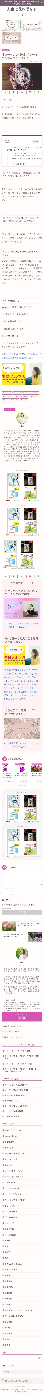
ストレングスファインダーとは (17, 1051)
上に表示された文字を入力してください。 (19, 905)
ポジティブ (9, 1223)
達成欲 (7, 1339)
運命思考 (8, 1333)
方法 (26, 396)
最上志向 (8, 1293)
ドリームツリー (11, 1206)
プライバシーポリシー (20, 1386)
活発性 (7, 1304)
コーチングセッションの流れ (16, 1106)
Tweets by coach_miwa (11, 1026)
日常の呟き (9, 1287)
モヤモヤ (19, 396)
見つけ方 (24, 400)
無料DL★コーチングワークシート (19, 1310)
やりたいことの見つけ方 (15, 1153)
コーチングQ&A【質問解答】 (17, 1090)
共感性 (7, 1240)
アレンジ (8, 1165)
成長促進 (8, 1281)
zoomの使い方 (11, 1136)
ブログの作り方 (11, 1211)
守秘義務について (12, 1101)
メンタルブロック (8, 396)
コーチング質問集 (12, 1116)
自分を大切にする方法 (14, 1316)
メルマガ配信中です (19, 164)
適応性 (7, 1345)
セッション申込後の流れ (15, 1095)
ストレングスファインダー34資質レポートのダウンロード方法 (22, 1070)
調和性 (7, 1328)
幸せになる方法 (11, 1270)
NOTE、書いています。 (11, 1031)
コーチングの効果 (12, 1188)
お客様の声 (5, 50)
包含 (6, 1258)
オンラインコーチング (14, 1171)
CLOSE (36, 141)
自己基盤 (8, 1322)
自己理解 (34, 396)
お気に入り (9, 1148)
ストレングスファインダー (31, 393)
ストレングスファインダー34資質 (18, 1064)
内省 (6, 1246)
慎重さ (7, 1275)
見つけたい (15, 400)
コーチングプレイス (11, 107)
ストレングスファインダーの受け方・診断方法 (22, 1057)
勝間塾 (7, 1252)
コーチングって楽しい (14, 1177)
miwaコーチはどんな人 (14, 1130)
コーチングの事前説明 (14, 1111)
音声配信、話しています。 (12, 1037)
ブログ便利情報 (11, 1217)
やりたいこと (7, 393)
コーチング (18, 393)
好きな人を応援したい (14, 1264)
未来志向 (8, 1299)
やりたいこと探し (12, 1159)
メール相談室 (10, 1235)
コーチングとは (11, 1182)
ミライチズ (9, 1229)
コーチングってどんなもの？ (16, 1085)
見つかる (6, 400)
